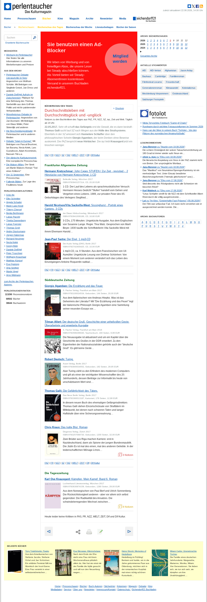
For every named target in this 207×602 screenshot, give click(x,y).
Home (7, 18)
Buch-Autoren (95, 586)
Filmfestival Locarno (152, 82)
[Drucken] (88, 532)
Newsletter (106, 18)
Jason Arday (186, 70)
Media (122, 18)
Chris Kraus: (66, 427)
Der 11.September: (15, 174)
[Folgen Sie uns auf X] (193, 6)
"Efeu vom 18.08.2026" (162, 157)
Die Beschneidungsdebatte (19, 131)
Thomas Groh (13, 228)
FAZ (47, 155)
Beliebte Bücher (16, 546)
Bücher (46, 18)
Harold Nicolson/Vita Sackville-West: (84, 207)
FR (52, 155)
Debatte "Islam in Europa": (19, 141)
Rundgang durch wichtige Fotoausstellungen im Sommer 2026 (173, 126)
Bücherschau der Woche (79, 27)
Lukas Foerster (13, 224)
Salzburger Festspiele (153, 99)
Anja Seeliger (12, 268)
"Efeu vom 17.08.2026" (163, 180)
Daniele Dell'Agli (14, 249)
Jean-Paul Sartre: (67, 239)
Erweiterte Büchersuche (17, 42)
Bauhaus (146, 76)
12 (186, 44)
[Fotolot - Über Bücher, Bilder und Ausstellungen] (153, 117)
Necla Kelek (12, 242)
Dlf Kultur (95, 155)
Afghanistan (170, 70)
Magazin (74, 18)
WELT (75, 155)
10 (177, 44)
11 (182, 44)
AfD (144, 70)
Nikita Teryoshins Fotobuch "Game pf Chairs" (165, 123)
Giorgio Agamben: (74, 285)
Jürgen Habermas (15, 235)
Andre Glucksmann (15, 231)
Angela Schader (14, 202)
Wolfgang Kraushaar (16, 257)
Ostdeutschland (180, 93)
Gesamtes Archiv (148, 56)
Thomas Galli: (71, 390)
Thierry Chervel (14, 209)
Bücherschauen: (26, 27)
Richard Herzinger (15, 238)
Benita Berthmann (15, 213)
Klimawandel (172, 88)
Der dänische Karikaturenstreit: (21, 157)
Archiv (89, 18)
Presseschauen (27, 18)
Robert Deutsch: (59, 359)
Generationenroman (152, 88)
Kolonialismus (188, 88)
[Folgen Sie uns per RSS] (201, 6)
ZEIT (82, 155)
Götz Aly (10, 195)
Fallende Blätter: (14, 181)
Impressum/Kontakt (106, 589)
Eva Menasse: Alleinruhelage (86, 551)
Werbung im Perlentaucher (19, 55)
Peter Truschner (14, 253)
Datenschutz (124, 589)
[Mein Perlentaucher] (189, 6)
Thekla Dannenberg (16, 220)
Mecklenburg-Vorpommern (155, 93)
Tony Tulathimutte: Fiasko (37, 551)
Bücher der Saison (126, 27)
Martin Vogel (12, 271)
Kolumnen (122, 586)
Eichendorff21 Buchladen (144, 589)
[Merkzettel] (99, 532)
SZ (63, 155)
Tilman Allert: (87, 323)
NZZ (57, 155)
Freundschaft (172, 82)
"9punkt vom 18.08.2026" (164, 167)
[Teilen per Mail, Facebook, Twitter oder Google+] (78, 532)
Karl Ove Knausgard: (81, 479)
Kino (60, 18)
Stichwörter (109, 586)
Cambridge (160, 76)
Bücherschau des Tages (50, 27)
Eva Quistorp (12, 264)
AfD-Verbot (155, 70)
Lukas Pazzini (13, 217)
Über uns (77, 589)
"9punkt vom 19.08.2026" (164, 147)
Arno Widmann (13, 275)
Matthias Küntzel (14, 260)
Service (67, 589)
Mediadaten (56, 589)
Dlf (88, 155)
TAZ (68, 155)
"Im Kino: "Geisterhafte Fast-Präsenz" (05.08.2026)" (172, 200)
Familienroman (177, 76)
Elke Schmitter (13, 198)
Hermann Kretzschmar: (86, 173)
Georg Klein (12, 246)
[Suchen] (35, 38)
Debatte (142, 586)
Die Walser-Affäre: (15, 164)
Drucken (119, 108)
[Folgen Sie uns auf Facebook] (197, 6)
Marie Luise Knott (14, 206)
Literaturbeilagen (104, 27)
